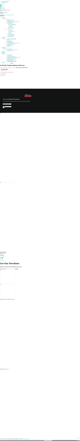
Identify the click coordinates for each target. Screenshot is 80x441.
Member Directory (10, 20)
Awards (10, 32)
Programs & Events (3, 53)
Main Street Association (3, 37)
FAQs (10, 33)
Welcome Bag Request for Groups (12, 49)
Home (1, 67)
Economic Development (4, 52)
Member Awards (11, 27)
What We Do (11, 29)
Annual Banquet (9, 54)
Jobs (1, 5)
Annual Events (9, 44)
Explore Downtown (10, 45)
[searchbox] (6, 63)
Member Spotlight (10, 36)
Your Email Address (3, 268)
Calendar (2, 4)
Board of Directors (12, 31)
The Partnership (5, 67)
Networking (11, 25)
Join (1, 7)
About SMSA (9, 40)
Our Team (3, 62)
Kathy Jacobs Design (26, 438)
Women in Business (10, 60)
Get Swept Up (9, 55)
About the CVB (9, 48)
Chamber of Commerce (4, 18)
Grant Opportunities (10, 42)
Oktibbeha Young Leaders (11, 56)
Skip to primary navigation (6, 1)
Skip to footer (4, 2)
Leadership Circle (11, 34)
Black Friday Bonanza (10, 58)
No (46, 440)
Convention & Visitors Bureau (4, 47)
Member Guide (9, 23)
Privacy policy (49, 440)
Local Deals (3, 6)
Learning (10, 26)
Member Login (11, 28)
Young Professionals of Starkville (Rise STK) (14, 57)
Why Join (10, 30)
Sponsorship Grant (10, 50)
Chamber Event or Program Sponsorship (13, 21)
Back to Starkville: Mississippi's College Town (7, 14)
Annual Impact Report (10, 22)
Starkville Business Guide (11, 19)
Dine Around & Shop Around (11, 59)
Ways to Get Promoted (12, 24)
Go (3, 107)
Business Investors (12, 35)
